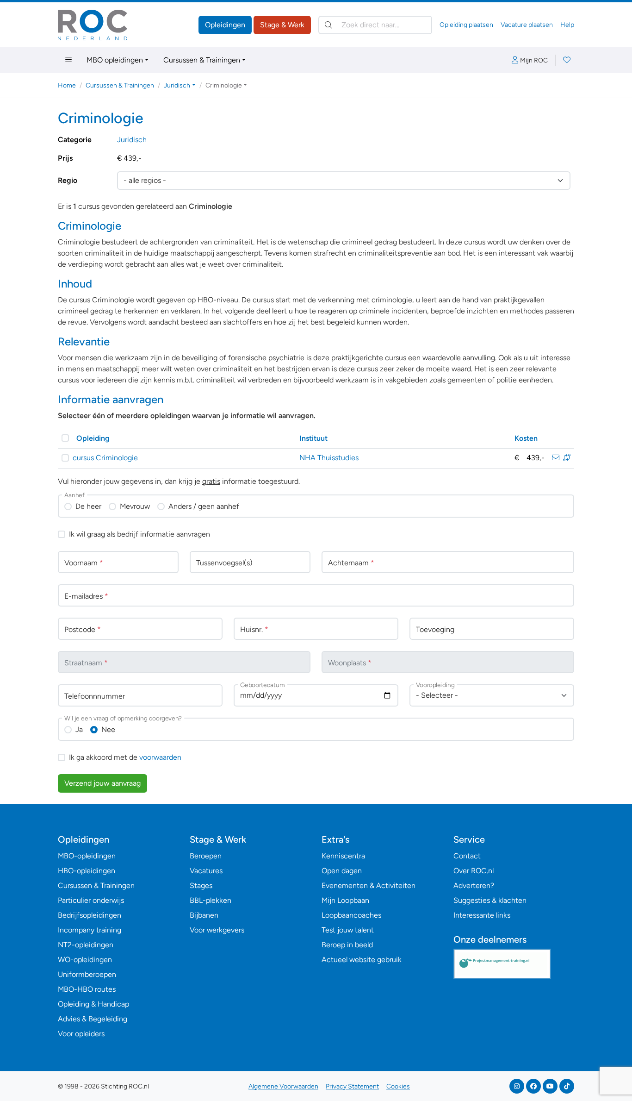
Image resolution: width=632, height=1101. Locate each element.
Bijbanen (204, 915)
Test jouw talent (348, 930)
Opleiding (93, 438)
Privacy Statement (352, 1086)
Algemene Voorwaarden (283, 1086)
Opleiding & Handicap (93, 1004)
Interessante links (481, 915)
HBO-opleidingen (86, 870)
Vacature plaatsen (527, 25)
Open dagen (342, 870)
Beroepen (206, 855)
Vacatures (206, 870)
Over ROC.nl (473, 870)
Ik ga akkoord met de (125, 757)
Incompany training (89, 930)
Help (567, 25)
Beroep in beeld (347, 944)
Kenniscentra (343, 855)
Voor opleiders (81, 1033)
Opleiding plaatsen (466, 25)
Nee (108, 729)
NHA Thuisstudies (329, 457)
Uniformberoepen (87, 974)
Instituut (313, 438)
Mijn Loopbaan (345, 900)
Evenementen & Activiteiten (368, 885)
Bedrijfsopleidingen (89, 915)
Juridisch (132, 139)
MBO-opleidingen (87, 855)
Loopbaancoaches (351, 915)
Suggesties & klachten (490, 900)
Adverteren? (473, 885)
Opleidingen (225, 24)
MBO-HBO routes (87, 989)
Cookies (398, 1086)
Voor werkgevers (217, 930)
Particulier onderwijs (91, 900)
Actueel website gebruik (362, 959)
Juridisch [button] (177, 85)
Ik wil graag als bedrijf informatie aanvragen (139, 534)
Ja (79, 729)
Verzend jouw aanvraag (102, 783)
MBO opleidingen (115, 60)
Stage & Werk (282, 24)
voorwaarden (160, 757)
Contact (467, 855)
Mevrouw (135, 506)
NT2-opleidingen (85, 944)
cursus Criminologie (105, 457)
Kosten (526, 438)
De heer (88, 506)
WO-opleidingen (85, 959)
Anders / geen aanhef (203, 506)
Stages (201, 885)
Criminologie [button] (223, 85)
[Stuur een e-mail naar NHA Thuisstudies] (555, 457)
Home (67, 85)
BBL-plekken (210, 900)
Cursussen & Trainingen (201, 60)
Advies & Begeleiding (92, 1018)
